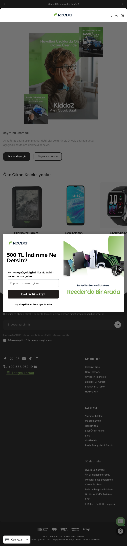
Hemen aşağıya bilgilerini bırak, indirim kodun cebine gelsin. (31, 274)
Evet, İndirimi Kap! (33, 294)
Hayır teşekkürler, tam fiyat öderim (33, 304)
